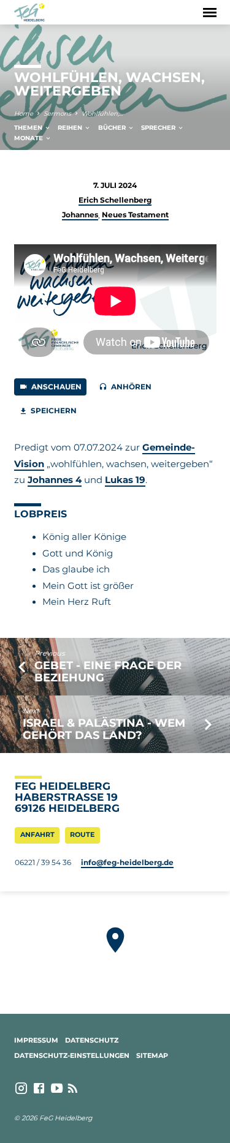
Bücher (113, 128)
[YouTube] (57, 1088)
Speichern (53, 411)
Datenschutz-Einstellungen (71, 1055)
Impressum (36, 1040)
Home (23, 114)
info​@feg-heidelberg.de (127, 862)
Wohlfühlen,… (102, 114)
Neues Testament (135, 214)
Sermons (57, 114)
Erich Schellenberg (115, 199)
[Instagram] (21, 1088)
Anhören (130, 387)
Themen (29, 128)
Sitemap (152, 1055)
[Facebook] (39, 1088)
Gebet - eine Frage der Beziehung (108, 671)
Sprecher (159, 128)
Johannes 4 (55, 479)
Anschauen (55, 387)
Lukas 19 (125, 479)
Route (82, 834)
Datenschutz (91, 1040)
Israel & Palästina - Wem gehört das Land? (104, 728)
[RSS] (73, 1088)
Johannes (80, 214)
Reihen (71, 128)
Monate (29, 138)
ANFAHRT (37, 834)
